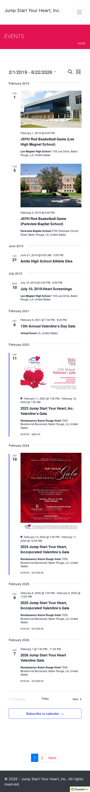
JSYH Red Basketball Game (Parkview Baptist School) (43, 221)
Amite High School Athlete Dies (47, 261)
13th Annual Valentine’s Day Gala (48, 326)
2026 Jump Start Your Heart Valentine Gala (43, 657)
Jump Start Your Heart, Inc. (32, 10)
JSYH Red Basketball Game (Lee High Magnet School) (47, 141)
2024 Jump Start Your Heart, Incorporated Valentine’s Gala (45, 549)
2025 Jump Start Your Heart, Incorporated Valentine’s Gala (45, 605)
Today (45, 698)
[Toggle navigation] (79, 12)
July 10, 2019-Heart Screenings (46, 288)
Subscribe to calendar (42, 713)
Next (52, 758)
